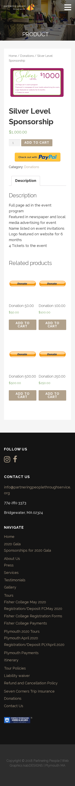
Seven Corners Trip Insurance (29, 691)
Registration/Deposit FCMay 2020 (33, 609)
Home (13, 55)
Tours (8, 595)
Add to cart (36, 142)
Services (11, 572)
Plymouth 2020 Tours (22, 631)
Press (9, 565)
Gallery (10, 587)
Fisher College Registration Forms (33, 616)
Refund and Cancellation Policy (31, 683)
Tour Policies (15, 668)
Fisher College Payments (25, 623)
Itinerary (11, 660)
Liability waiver (17, 676)
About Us (12, 558)
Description (25, 180)
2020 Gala (12, 544)
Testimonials (14, 580)
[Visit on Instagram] (7, 460)
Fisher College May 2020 (25, 602)
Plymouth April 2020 (21, 638)
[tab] (25, 181)
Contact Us (13, 706)
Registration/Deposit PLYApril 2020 (34, 645)
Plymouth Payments (21, 653)
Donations (27, 55)
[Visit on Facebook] (15, 460)
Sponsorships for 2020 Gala (27, 550)
